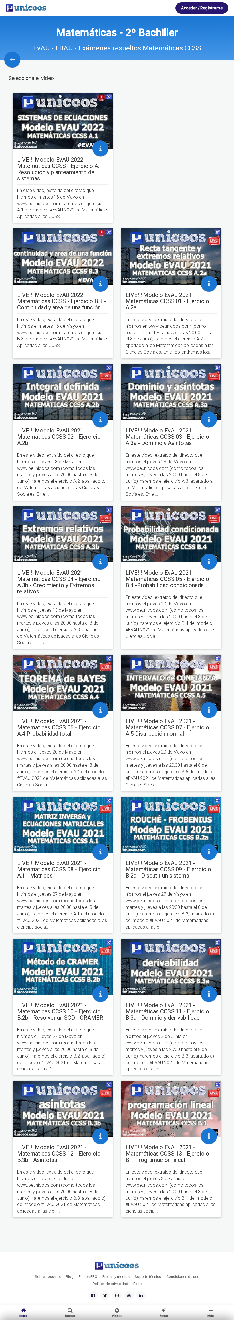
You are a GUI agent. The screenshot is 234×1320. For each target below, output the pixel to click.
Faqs (137, 1284)
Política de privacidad (110, 1284)
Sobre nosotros (48, 1276)
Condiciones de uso (182, 1276)
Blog (70, 1276)
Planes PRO (88, 1276)
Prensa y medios (116, 1276)
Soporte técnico (148, 1276)
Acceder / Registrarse (202, 8)
